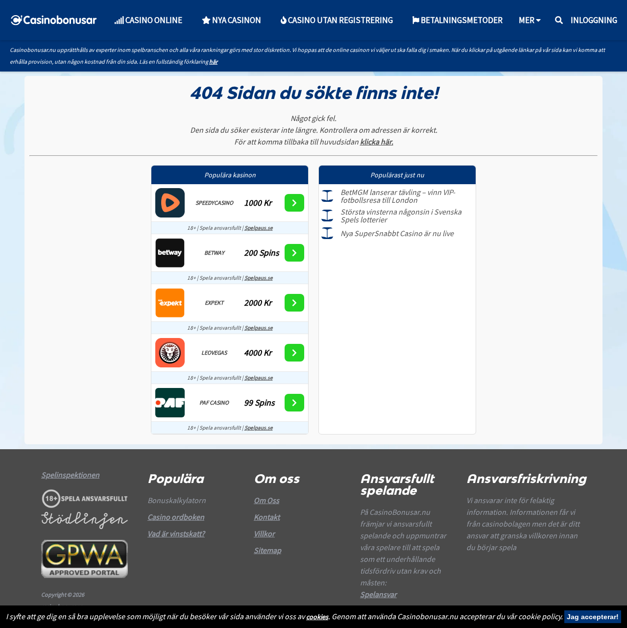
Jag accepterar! (593, 617)
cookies (317, 616)
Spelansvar (378, 594)
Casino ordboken (175, 517)
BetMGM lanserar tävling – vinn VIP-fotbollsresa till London (397, 196)
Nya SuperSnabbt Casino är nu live (397, 233)
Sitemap (267, 550)
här (213, 61)
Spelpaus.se (258, 227)
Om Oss (266, 500)
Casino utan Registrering (340, 20)
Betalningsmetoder (461, 20)
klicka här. (376, 141)
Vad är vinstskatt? (176, 533)
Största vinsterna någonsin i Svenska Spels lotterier (400, 215)
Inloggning (594, 20)
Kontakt (267, 517)
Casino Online (153, 20)
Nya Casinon (236, 20)
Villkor (264, 533)
